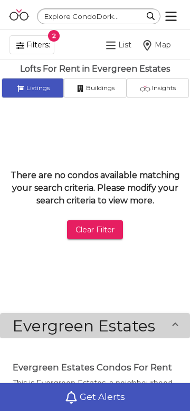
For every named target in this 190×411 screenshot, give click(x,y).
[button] (95, 325)
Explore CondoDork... (81, 16)
